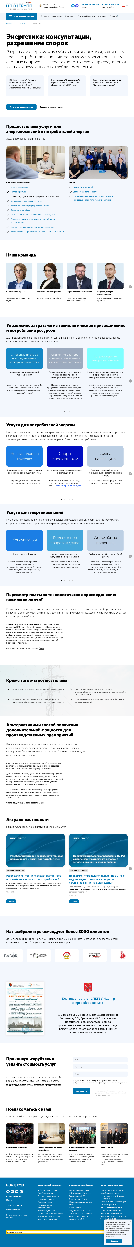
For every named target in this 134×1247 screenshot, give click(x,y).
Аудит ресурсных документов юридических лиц (32, 227)
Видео (41, 648)
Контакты (102, 16)
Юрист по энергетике (47, 1219)
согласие (83, 1081)
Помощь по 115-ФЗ (78, 1199)
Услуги (22, 23)
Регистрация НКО (77, 1196)
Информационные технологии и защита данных (51, 1211)
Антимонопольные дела (49, 1216)
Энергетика (36, 23)
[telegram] (73, 5)
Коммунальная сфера (20, 210)
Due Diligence (75, 1207)
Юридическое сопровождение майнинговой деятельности (37, 231)
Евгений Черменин (32, 751)
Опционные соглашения (80, 1213)
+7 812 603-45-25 (110, 4)
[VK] (12, 1191)
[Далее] (130, 286)
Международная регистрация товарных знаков (113, 1217)
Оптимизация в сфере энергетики (26, 201)
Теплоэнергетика (18, 191)
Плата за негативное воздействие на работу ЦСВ (33, 214)
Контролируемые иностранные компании (111, 1205)
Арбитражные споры (47, 1190)
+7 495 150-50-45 (90, 4)
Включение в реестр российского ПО (78, 1217)
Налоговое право (46, 1199)
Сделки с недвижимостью (49, 1196)
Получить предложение (51, 16)
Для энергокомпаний (83, 187)
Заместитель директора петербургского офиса (76, 299)
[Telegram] (8, 1191)
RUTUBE (9, 1217)
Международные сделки (111, 1213)
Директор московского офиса (49, 298)
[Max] (21, 1191)
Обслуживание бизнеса (80, 1193)
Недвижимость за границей (113, 1201)
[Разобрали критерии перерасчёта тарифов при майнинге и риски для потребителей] (35, 850)
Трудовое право (45, 1202)
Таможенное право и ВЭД (112, 1190)
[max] (77, 5)
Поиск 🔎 (114, 16)
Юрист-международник (111, 1210)
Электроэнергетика (19, 187)
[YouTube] (16, 1191)
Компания (70, 16)
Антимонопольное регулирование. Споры (30, 205)
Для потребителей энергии (85, 191)
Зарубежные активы (109, 1193)
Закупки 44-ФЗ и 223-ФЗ (80, 1210)
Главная (9, 23)
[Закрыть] (130, 1221)
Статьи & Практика (86, 16)
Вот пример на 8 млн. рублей (69, 485)
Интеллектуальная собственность (46, 1206)
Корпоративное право (79, 1190)
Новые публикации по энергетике (25, 826)
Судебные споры (45, 1193)
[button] (64, 411)
